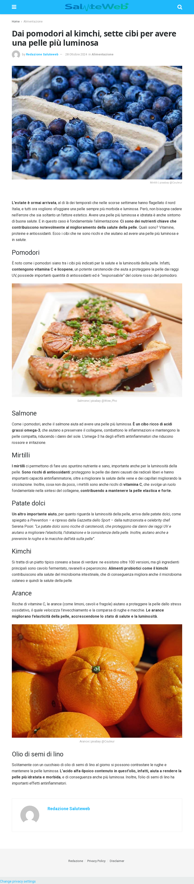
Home (16, 21)
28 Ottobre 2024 (76, 54)
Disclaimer (117, 861)
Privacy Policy (96, 861)
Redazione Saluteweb (42, 54)
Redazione (75, 861)
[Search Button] (179, 7)
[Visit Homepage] (97, 7)
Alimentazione (33, 21)
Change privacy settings (18, 881)
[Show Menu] (14, 7)
